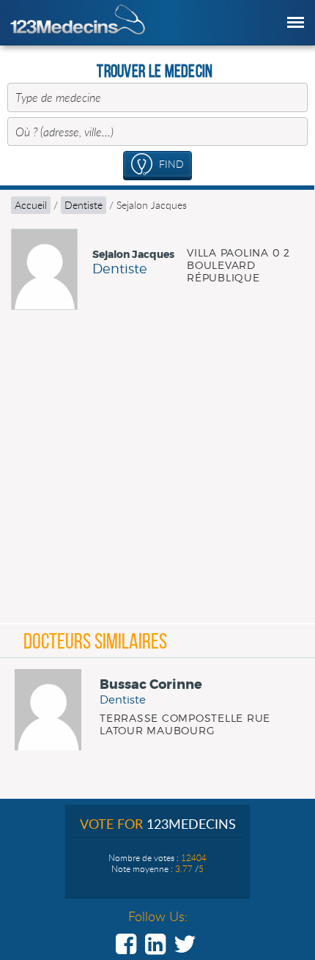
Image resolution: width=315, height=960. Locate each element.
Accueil (31, 205)
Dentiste (83, 205)
